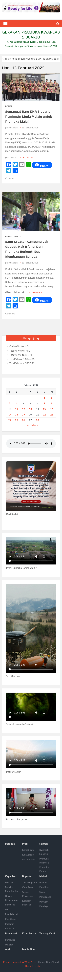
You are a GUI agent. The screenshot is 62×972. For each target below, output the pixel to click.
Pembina (43, 887)
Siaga (42, 892)
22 (44, 414)
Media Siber (29, 949)
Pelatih (43, 882)
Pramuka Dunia (44, 869)
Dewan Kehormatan (11, 898)
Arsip (8, 949)
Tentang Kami (47, 933)
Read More (26, 157)
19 (23, 414)
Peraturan (10, 939)
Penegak (43, 901)
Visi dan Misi (28, 859)
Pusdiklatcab (11, 914)
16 (51, 409)
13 (30, 409)
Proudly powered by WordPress (19, 962)
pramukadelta (12, 127)
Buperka (27, 876)
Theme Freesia (32, 966)
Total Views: (16, 359)
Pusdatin (9, 923)
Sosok (17, 236)
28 (37, 420)
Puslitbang (10, 919)
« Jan (27, 425)
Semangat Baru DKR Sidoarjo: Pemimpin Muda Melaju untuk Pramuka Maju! (28, 116)
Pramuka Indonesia (44, 860)
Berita (8, 106)
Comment (10, 178)
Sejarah (43, 843)
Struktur (9, 882)
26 (23, 420)
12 (23, 409)
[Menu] (5, 23)
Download (11, 933)
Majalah (9, 944)
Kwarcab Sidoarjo (44, 851)
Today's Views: (17, 350)
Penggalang (45, 896)
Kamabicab (28, 849)
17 (9, 414)
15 (44, 409)
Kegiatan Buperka (26, 902)
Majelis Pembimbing (11, 889)
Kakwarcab (28, 854)
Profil (25, 843)
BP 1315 (9, 928)
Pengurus (10, 904)
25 (16, 420)
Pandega (43, 906)
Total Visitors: (17, 363)
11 (16, 409)
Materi (43, 876)
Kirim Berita (29, 933)
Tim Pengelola (29, 882)
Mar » (34, 425)
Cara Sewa (27, 887)
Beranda (10, 843)
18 (16, 414)
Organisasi (11, 876)
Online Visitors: (18, 346)
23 (51, 414)
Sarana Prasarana (27, 894)
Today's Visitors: (18, 354)
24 (9, 420)
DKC (7, 909)
